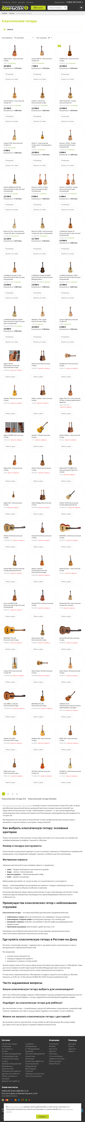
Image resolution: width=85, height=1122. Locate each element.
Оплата (14, 2)
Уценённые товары (9, 1044)
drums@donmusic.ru (9, 1096)
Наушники (29, 1051)
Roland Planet (54, 1063)
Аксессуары (29, 1059)
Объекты (52, 1051)
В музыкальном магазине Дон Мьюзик (17, 805)
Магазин (52, 1046)
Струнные (29, 1071)
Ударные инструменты (11, 1081)
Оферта (71, 1051)
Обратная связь (55, 1061)
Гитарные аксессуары (10, 1059)
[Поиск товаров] (65, 8)
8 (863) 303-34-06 (74, 2)
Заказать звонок (59, 2)
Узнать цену (10, 376)
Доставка (21, 2)
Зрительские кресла (33, 1076)
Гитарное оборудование (11, 1054)
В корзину (9, 74)
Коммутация (30, 1056)
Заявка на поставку (56, 1059)
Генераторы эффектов (34, 1061)
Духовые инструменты (11, 1073)
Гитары (5, 1051)
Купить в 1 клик (12, 79)
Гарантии (72, 1049)
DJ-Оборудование (32, 1049)
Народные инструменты (11, 1071)
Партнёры (53, 1054)
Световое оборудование (35, 1054)
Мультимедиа (30, 1068)
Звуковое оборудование (11, 1063)
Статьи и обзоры (56, 1056)
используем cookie (16, 1107)
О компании (6, 2)
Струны (5, 1061)
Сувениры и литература (34, 1073)
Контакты (29, 2)
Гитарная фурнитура (10, 1056)
